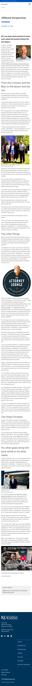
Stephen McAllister (6, 496)
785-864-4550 (5, 631)
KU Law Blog (4, 4)
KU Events (20, 657)
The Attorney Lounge (8, 592)
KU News (20, 653)
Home (3, 7)
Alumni (10, 587)
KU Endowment (22, 649)
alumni (8, 590)
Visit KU (20, 642)
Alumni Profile (15, 590)
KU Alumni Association (24, 664)
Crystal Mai (23, 195)
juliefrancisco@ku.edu (7, 629)
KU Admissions (22, 645)
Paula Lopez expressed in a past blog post (17, 64)
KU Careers (21, 661)
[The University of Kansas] (9, 619)
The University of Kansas (9, 682)
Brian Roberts (23, 590)
